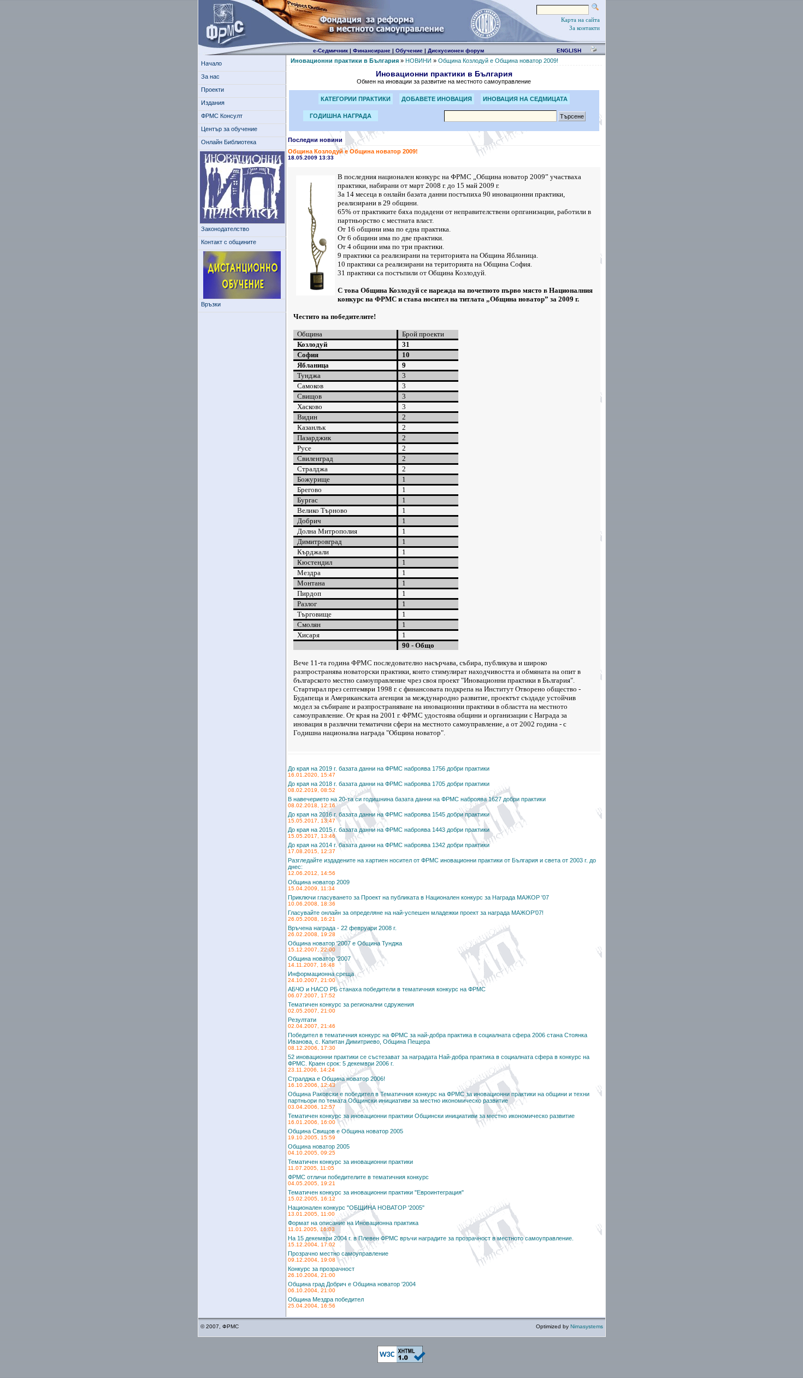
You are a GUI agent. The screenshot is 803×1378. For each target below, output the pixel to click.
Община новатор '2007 (319, 958)
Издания (213, 102)
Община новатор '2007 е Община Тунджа (345, 943)
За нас (210, 76)
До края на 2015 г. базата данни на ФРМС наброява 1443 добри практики (388, 829)
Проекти (212, 89)
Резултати (302, 1019)
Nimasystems (586, 1326)
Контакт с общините (228, 242)
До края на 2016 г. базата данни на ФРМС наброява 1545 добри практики (388, 814)
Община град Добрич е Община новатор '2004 (352, 1284)
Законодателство (225, 229)
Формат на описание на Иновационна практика (353, 1223)
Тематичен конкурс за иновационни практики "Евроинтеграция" (376, 1192)
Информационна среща (321, 974)
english (569, 51)
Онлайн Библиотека (228, 142)
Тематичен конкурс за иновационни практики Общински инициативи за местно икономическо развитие (431, 1116)
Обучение (409, 51)
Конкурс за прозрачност (321, 1268)
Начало (211, 63)
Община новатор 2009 (319, 882)
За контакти (584, 28)
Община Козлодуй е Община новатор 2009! (498, 60)
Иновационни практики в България (345, 60)
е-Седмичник (330, 51)
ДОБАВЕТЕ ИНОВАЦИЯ (437, 99)
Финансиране (372, 51)
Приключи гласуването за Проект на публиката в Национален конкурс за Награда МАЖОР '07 (418, 897)
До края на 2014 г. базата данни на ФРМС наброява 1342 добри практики (388, 845)
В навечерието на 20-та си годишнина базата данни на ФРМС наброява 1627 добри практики (417, 799)
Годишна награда (340, 116)
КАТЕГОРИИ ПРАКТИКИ (356, 99)
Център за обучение (229, 129)
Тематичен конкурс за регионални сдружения (351, 1004)
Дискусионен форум (456, 51)
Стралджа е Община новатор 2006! (336, 1078)
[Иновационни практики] (242, 187)
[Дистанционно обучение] (242, 275)
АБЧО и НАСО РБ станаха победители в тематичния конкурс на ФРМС (387, 989)
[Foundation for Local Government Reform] (223, 23)
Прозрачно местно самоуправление (338, 1253)
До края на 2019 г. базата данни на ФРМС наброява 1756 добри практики (388, 768)
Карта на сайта (580, 19)
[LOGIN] (485, 23)
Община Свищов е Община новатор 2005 (345, 1131)
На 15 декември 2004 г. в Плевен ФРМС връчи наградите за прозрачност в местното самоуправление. (431, 1238)
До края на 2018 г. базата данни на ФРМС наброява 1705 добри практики (388, 783)
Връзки (211, 304)
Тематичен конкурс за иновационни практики (350, 1161)
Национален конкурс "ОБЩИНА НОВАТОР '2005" (356, 1207)
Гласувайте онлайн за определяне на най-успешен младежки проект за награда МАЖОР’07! (416, 912)
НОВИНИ (418, 60)
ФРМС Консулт (222, 116)
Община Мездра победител (326, 1299)
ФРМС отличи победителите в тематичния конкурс (358, 1177)
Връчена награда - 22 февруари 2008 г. (342, 928)
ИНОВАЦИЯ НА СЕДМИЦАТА (525, 99)
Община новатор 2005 (319, 1146)
